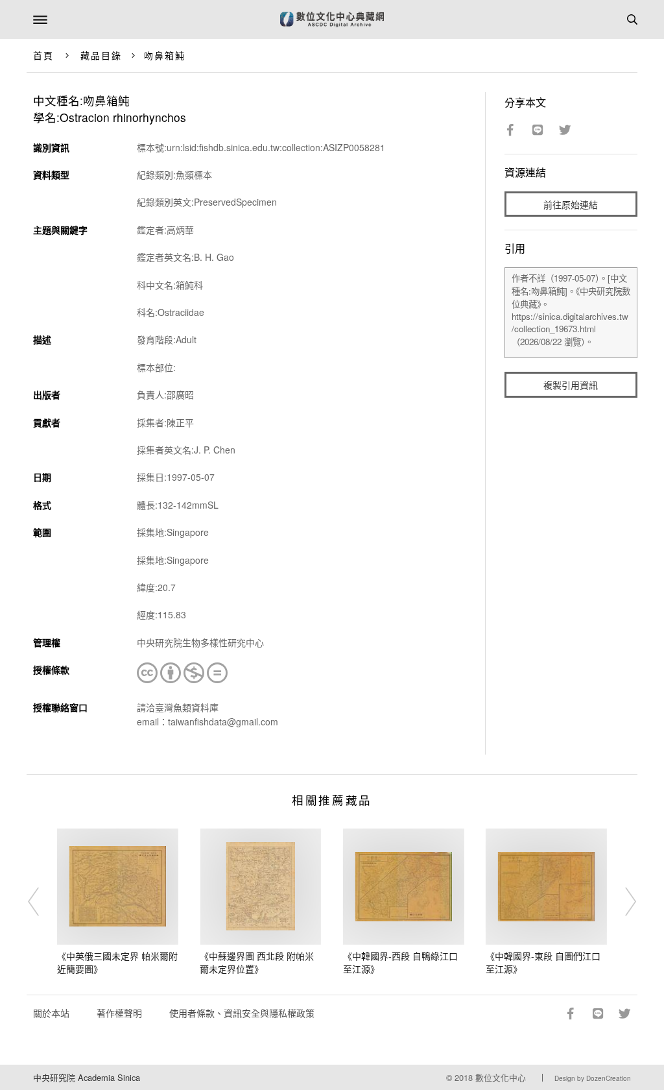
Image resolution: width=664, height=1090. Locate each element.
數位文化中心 (500, 1077)
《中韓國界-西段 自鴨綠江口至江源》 (400, 962)
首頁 (43, 55)
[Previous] (42, 901)
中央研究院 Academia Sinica (86, 1077)
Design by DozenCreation (592, 1078)
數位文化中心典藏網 (332, 19)
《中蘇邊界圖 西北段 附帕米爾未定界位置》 (257, 962)
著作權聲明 (119, 1012)
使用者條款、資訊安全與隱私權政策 (241, 1012)
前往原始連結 (570, 204)
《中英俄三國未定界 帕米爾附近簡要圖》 (117, 962)
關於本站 (51, 1012)
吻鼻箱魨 (164, 55)
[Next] (622, 901)
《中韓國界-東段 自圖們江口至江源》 (543, 962)
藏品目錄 (101, 55)
